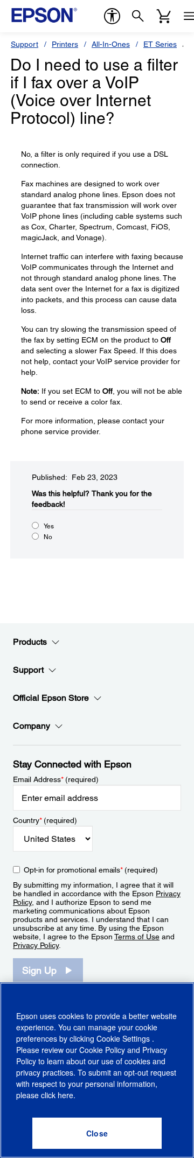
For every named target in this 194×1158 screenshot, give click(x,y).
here (65, 1095)
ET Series (160, 44)
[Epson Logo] (44, 15)
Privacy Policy (36, 945)
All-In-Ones (111, 44)
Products (30, 642)
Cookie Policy (102, 1049)
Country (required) (45, 820)
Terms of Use (137, 936)
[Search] (138, 16)
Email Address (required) (56, 779)
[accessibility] (112, 16)
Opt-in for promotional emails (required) (91, 870)
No (48, 537)
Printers (65, 44)
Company (31, 726)
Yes (49, 526)
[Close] (97, 1133)
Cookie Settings (124, 1038)
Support (24, 44)
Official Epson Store (51, 698)
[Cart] (163, 16)
